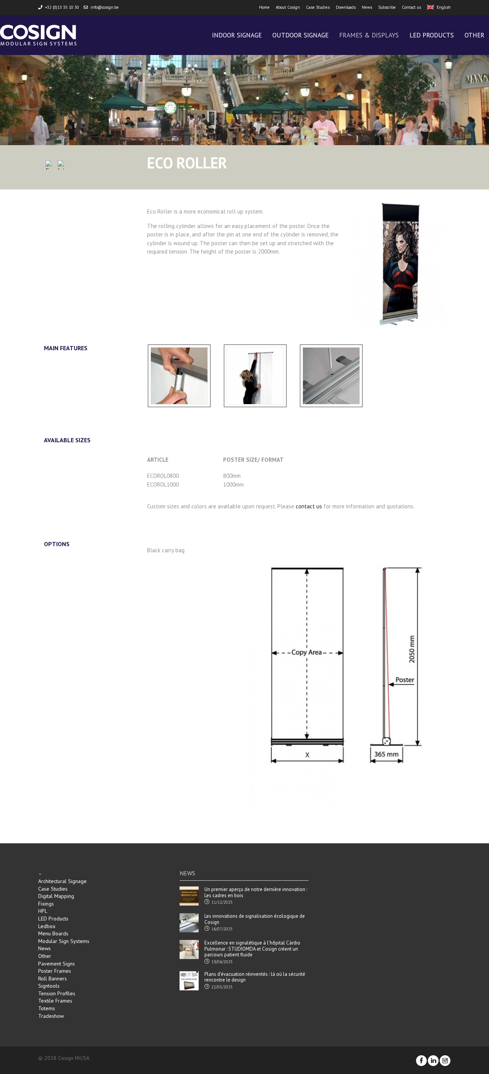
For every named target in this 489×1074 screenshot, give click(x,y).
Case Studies (318, 7)
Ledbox (46, 926)
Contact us (411, 7)
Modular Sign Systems (63, 941)
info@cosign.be (105, 7)
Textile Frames (55, 1000)
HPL (42, 910)
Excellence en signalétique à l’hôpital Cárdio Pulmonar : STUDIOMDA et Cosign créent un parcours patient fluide (252, 949)
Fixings (46, 903)
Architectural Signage (62, 881)
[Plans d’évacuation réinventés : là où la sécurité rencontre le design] (189, 980)
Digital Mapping (56, 896)
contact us (309, 506)
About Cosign (288, 7)
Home (264, 7)
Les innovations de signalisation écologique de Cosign (254, 919)
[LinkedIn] (62, 166)
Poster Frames (54, 970)
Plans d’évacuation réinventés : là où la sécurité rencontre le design (254, 977)
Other (44, 956)
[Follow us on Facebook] (421, 1060)
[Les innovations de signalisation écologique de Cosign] (189, 922)
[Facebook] (50, 166)
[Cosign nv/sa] (38, 35)
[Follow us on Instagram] (445, 1060)
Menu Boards (53, 933)
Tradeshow (51, 1016)
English (444, 7)
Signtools (49, 985)
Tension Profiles (56, 993)
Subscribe (387, 7)
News (367, 7)
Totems (46, 1008)
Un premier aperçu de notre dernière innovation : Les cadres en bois (255, 892)
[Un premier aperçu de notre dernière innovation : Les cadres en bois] (189, 896)
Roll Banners (52, 978)
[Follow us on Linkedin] (433, 1060)
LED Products (53, 918)
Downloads (346, 7)
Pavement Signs (56, 963)
